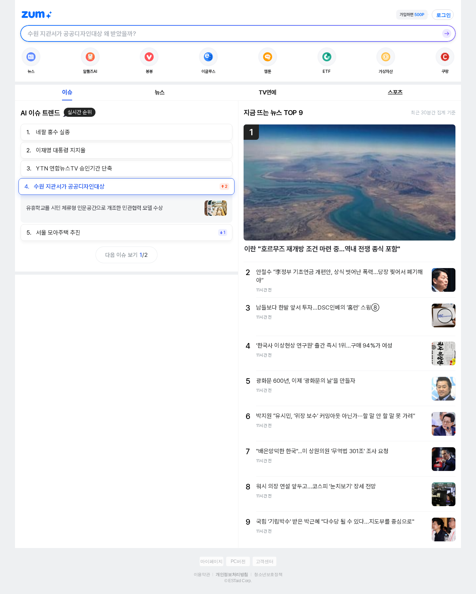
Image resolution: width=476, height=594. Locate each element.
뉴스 (159, 92)
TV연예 (267, 92)
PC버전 (238, 561)
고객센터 (264, 561)
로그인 (443, 15)
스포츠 (395, 92)
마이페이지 (211, 561)
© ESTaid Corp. (238, 580)
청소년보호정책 (268, 574)
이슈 (67, 92)
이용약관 (202, 574)
